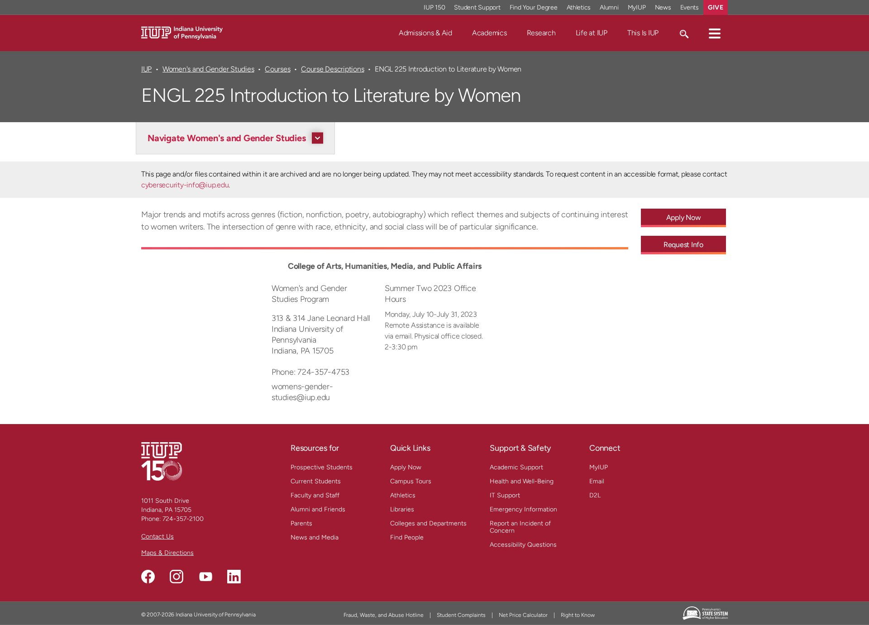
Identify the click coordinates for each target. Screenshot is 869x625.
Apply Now (683, 217)
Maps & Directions (167, 553)
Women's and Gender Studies (208, 69)
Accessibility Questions (523, 545)
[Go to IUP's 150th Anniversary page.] (161, 461)
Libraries (402, 509)
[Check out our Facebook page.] (148, 576)
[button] (715, 33)
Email (596, 481)
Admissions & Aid (425, 33)
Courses (277, 69)
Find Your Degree (534, 7)
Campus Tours (410, 481)
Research (541, 33)
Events (689, 7)
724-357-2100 (183, 519)
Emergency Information (523, 509)
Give (715, 7)
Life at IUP (591, 33)
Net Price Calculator (523, 615)
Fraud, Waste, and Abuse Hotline (384, 615)
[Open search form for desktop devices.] (683, 33)
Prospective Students (322, 467)
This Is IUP (643, 33)
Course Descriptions (332, 69)
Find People (407, 537)
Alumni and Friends (318, 509)
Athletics (579, 7)
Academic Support (516, 467)
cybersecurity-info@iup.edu (185, 185)
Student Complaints (461, 615)
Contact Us (157, 536)
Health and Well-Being (522, 481)
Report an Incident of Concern (520, 527)
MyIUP (637, 7)
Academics (489, 33)
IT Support (505, 495)
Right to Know (578, 615)
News (663, 7)
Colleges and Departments (428, 523)
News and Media (315, 537)
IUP (146, 69)
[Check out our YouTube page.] (205, 576)
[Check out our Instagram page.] (176, 576)
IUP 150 (434, 7)
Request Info (683, 244)
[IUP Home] (182, 32)
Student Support (477, 7)
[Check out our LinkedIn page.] (234, 576)
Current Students (316, 481)
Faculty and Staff (315, 495)
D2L (595, 495)
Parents (301, 523)
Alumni (609, 7)
